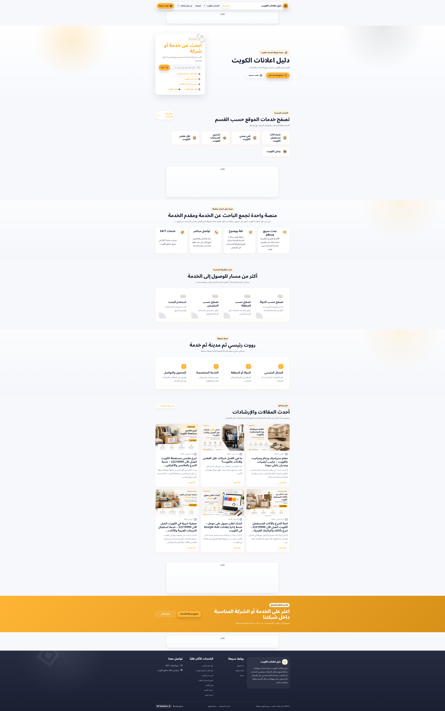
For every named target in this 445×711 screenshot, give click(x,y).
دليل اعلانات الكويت (271, 5)
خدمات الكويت (208, 690)
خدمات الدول (209, 695)
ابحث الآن (165, 614)
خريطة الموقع (212, 706)
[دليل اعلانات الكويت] (285, 6)
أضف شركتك (163, 6)
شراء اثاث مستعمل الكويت (204, 670)
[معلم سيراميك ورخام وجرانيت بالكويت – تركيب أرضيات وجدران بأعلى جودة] (268, 437)
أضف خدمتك (254, 75)
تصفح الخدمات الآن (276, 75)
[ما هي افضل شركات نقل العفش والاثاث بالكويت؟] (222, 437)
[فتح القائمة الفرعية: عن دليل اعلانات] (178, 5)
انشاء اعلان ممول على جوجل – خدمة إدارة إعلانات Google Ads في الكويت (223, 527)
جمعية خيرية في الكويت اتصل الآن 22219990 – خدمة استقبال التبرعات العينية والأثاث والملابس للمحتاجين (177, 527)
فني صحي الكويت (207, 675)
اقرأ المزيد (282, 482)
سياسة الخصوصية (224, 706)
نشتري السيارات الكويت (205, 680)
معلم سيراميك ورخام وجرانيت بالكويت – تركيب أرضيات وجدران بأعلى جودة (270, 462)
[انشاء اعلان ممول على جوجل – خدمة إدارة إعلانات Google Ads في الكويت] (222, 502)
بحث (162, 67)
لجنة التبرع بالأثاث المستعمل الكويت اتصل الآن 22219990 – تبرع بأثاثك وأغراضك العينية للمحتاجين (269, 527)
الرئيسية (225, 6)
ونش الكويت (209, 685)
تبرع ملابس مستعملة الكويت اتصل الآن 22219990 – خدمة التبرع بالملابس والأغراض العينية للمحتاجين (179, 462)
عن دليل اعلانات (186, 6)
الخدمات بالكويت (213, 6)
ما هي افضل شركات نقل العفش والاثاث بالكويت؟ (222, 460)
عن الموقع (240, 665)
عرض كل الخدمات (169, 115)
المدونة (198, 6)
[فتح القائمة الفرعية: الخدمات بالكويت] (204, 5)
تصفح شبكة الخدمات (189, 614)
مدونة (242, 675)
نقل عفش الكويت (207, 665)
